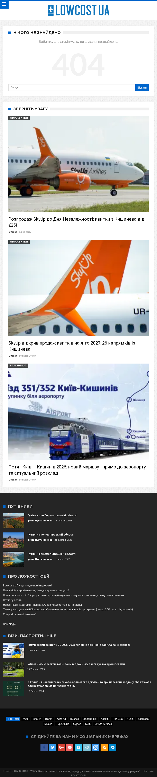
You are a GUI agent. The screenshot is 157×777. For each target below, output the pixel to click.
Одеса (77, 723)
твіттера (44, 595)
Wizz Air (61, 718)
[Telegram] (112, 747)
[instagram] (95, 747)
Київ (88, 723)
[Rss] (104, 747)
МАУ (25, 718)
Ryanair (74, 718)
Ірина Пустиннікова (40, 520)
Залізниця (18, 365)
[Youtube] (69, 747)
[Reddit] (87, 747)
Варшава (143, 718)
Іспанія (37, 718)
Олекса (13, 231)
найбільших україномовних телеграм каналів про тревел (60, 609)
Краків (48, 723)
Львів (130, 718)
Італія (48, 718)
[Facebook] (44, 747)
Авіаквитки (19, 117)
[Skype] (78, 747)
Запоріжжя (89, 718)
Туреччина (62, 723)
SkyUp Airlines (103, 723)
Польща (118, 718)
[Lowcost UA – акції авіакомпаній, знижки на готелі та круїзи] (78, 5)
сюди (12, 623)
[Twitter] (52, 747)
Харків (105, 718)
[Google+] (61, 747)
